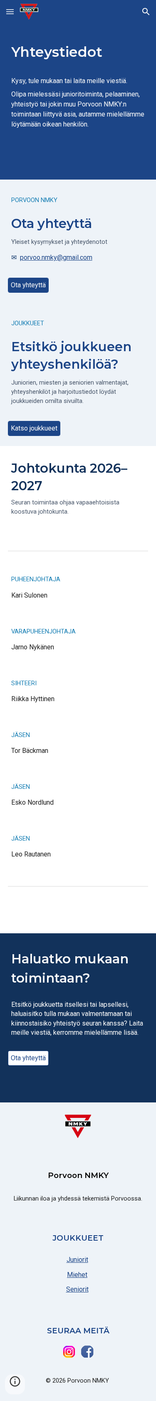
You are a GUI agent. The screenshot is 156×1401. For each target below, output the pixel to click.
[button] (10, 11)
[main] (78, 89)
